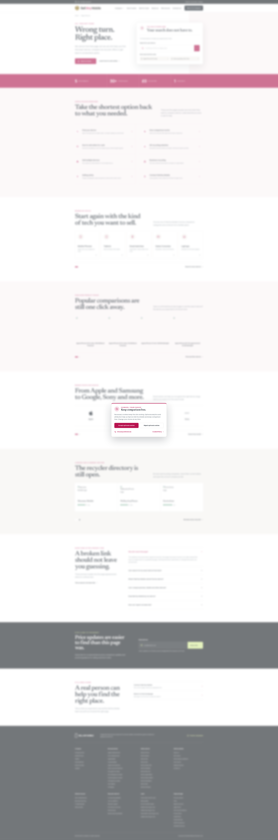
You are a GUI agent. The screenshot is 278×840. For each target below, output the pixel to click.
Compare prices (79, 753)
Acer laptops (111, 784)
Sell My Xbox (144, 784)
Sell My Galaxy (145, 756)
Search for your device (147, 43)
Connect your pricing (114, 807)
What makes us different (181, 759)
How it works (131, 8)
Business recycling (80, 801)
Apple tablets (111, 759)
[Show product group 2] (79, 356)
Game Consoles (79, 765)
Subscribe (195, 645)
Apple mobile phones (114, 753)
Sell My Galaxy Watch (147, 778)
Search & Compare (194, 8)
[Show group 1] (76, 266)
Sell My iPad (144, 762)
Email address (143, 640)
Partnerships (112, 810)
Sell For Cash (144, 8)
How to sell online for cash (148, 798)
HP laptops (111, 787)
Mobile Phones (79, 756)
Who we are (165, 8)
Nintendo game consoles (115, 778)
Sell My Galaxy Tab (146, 765)
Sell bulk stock (79, 807)
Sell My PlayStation (146, 781)
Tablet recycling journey (148, 810)
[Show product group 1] (76, 356)
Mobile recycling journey (148, 807)
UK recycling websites (114, 798)
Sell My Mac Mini (146, 771)
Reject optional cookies (151, 425)
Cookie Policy (177, 817)
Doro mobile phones (113, 756)
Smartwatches (79, 762)
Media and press (178, 765)
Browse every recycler (193, 519)
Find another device (194, 357)
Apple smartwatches (114, 765)
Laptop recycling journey (148, 817)
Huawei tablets (112, 762)
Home (76, 16)
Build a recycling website (115, 813)
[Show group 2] (79, 434)
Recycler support (113, 804)
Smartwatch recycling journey (150, 813)
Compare (118, 8)
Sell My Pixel (144, 759)
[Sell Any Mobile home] (88, 8)
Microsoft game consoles (115, 774)
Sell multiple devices (81, 798)
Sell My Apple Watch (146, 774)
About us (155, 8)
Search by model (195, 434)
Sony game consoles (114, 771)
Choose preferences (124, 432)
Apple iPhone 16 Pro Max (155, 59)
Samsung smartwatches (115, 768)
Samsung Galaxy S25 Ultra (186, 59)
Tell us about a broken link (86, 583)
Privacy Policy (178, 813)
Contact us (177, 8)
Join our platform (113, 801)
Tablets (77, 759)
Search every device (194, 267)
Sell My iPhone (145, 753)
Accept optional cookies (126, 425)
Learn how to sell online (109, 61)
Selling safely (144, 801)
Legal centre (177, 807)
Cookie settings (178, 820)
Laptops (77, 768)
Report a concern (179, 804)
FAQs (175, 801)
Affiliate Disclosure (179, 826)
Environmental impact (147, 804)
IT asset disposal (79, 804)
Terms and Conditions (180, 810)
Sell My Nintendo (146, 787)
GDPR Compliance (179, 823)
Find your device (178, 798)
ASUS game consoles (114, 781)
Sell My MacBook (145, 768)
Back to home (87, 61)
